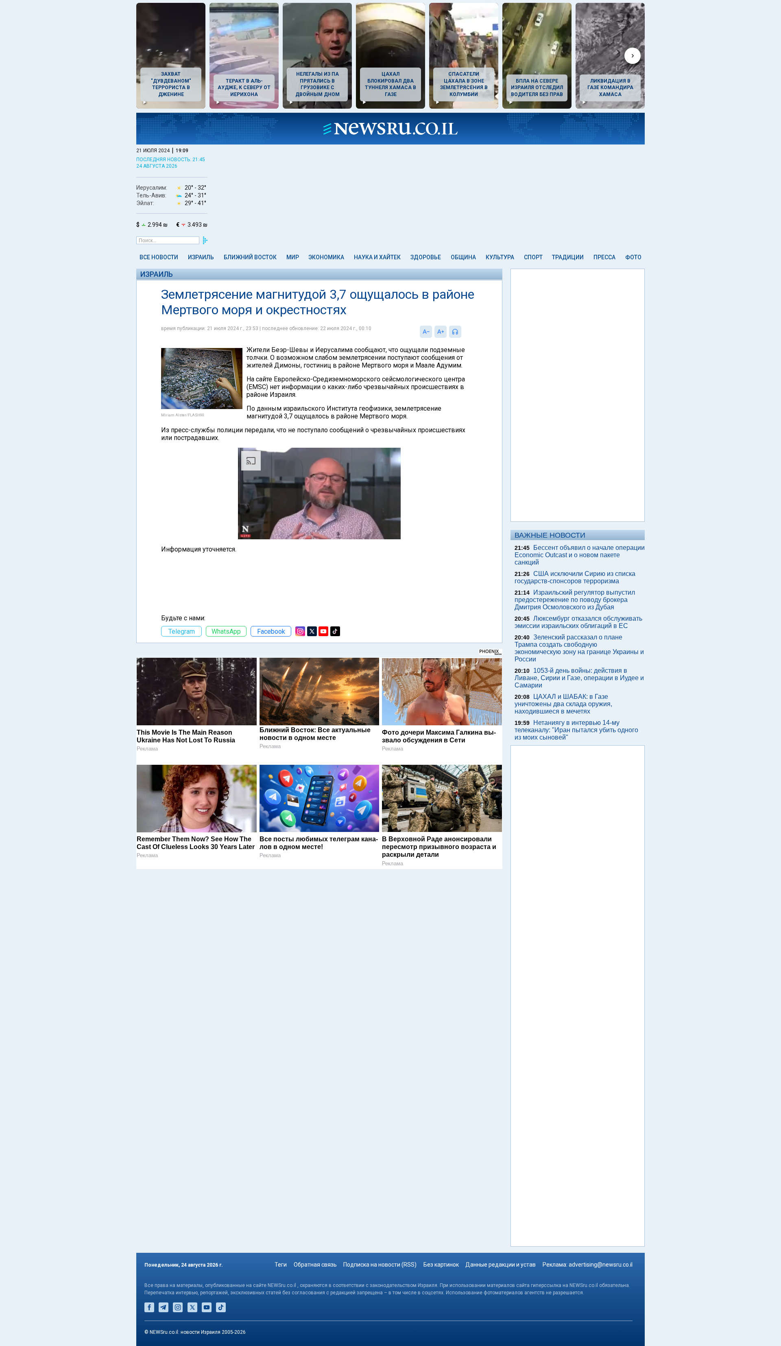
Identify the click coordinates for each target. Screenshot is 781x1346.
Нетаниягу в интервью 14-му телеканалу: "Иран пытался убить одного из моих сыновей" (576, 730)
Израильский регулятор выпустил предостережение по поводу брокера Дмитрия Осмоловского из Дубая (575, 600)
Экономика (326, 257)
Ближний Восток (250, 257)
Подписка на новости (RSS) (380, 1264)
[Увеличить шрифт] (440, 332)
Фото (633, 257)
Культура (500, 257)
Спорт (533, 257)
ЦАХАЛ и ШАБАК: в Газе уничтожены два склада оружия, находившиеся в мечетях (563, 704)
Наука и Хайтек (377, 257)
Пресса (604, 257)
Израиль (201, 257)
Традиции (568, 257)
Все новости (159, 257)
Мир (292, 257)
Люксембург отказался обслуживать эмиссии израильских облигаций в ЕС (578, 622)
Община (463, 257)
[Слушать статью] (463, 332)
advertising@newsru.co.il (601, 1264)
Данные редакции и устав (500, 1264)
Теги (281, 1264)
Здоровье (425, 257)
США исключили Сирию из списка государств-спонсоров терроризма (575, 577)
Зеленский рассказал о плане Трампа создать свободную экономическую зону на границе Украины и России (579, 648)
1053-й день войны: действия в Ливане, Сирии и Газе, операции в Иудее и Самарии (579, 678)
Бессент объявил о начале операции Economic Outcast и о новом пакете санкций (580, 555)
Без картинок (441, 1264)
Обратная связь (315, 1264)
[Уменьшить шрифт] (426, 332)
